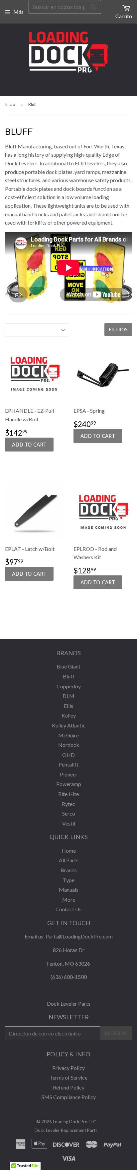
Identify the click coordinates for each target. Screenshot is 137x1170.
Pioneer (68, 774)
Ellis (68, 706)
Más (18, 12)
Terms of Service (68, 1077)
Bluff (68, 676)
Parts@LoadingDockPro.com (79, 936)
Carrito (123, 16)
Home (69, 850)
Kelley (69, 715)
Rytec (68, 804)
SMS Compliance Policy (69, 1097)
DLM (68, 696)
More (68, 899)
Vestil (68, 823)
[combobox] (65, 7)
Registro (116, 1033)
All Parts (68, 860)
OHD (68, 755)
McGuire (68, 735)
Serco (68, 813)
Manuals (68, 889)
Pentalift (68, 764)
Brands (69, 870)
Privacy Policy (68, 1068)
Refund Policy (68, 1087)
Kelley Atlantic (68, 725)
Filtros (118, 330)
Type (68, 880)
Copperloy (69, 686)
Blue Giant (68, 666)
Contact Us (68, 909)
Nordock (68, 745)
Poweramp (68, 784)
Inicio (10, 104)
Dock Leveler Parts (68, 1003)
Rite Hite (68, 794)
